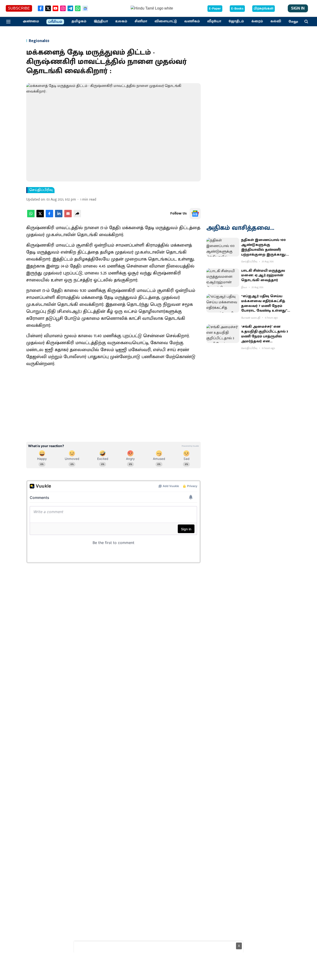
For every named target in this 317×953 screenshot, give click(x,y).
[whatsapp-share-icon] (31, 216)
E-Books (237, 8)
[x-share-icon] (40, 216)
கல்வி (275, 21)
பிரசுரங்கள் (263, 8)
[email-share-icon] (68, 216)
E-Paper (215, 8)
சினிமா (141, 21)
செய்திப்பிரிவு (41, 190)
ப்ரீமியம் (55, 22)
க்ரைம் (257, 21)
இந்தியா (101, 21)
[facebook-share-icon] (49, 216)
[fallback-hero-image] (222, 247)
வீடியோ (214, 21)
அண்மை (31, 21)
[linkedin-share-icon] (58, 216)
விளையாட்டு (166, 21)
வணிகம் (192, 21)
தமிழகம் (78, 21)
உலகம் (121, 21)
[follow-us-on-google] (195, 213)
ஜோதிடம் (236, 21)
